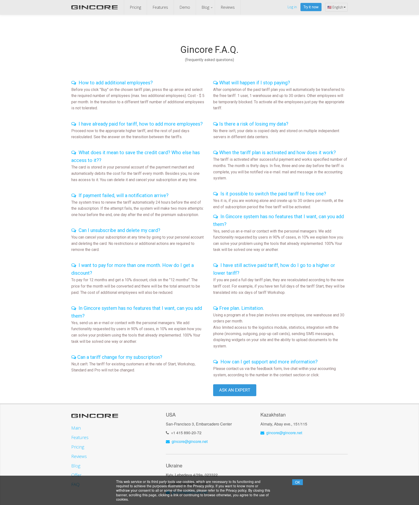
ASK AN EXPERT (234, 390)
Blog (205, 7)
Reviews (228, 7)
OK (297, 482)
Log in (292, 7)
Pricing (135, 7)
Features (160, 7)
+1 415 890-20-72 (186, 432)
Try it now (311, 7)
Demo (184, 7)
